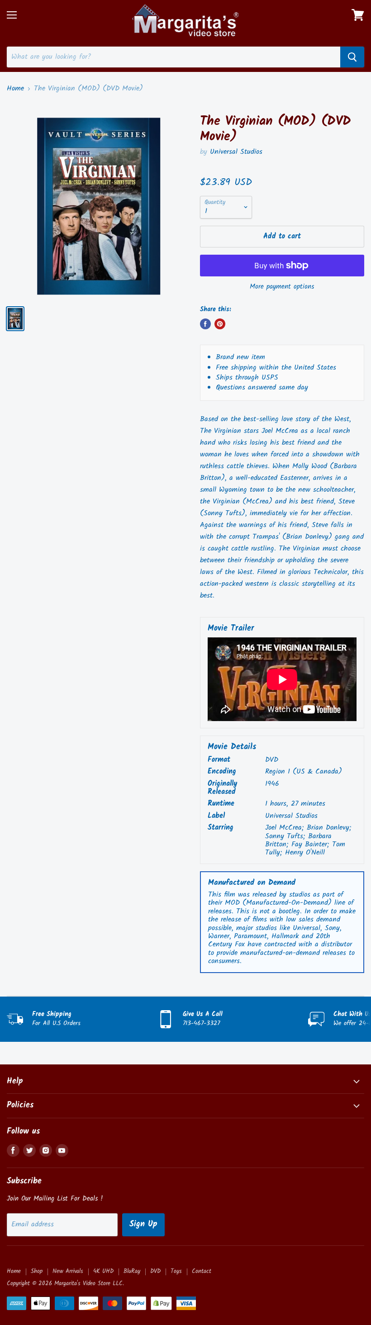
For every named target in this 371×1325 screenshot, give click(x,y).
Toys (176, 1271)
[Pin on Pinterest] (219, 323)
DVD (155, 1271)
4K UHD (103, 1271)
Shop (37, 1271)
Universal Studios (236, 151)
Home (15, 89)
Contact (201, 1271)
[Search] (352, 57)
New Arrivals (67, 1271)
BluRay (132, 1271)
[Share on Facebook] (205, 323)
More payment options (282, 287)
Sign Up (143, 1224)
